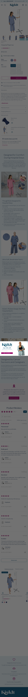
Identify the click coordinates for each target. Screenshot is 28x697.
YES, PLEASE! (7, 353)
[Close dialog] (27, 341)
